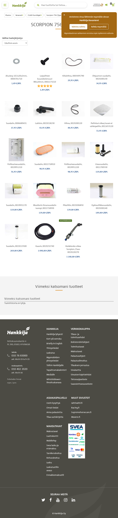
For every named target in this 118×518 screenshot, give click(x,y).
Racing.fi (75, 407)
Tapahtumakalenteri (56, 370)
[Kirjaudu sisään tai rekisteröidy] (106, 5)
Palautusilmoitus (79, 360)
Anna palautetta (54, 412)
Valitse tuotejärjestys (12, 38)
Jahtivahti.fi (76, 403)
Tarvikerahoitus (53, 453)
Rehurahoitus (53, 457)
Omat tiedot (52, 407)
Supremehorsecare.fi (81, 412)
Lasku (49, 462)
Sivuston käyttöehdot (81, 374)
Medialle (50, 374)
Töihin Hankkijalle (55, 365)
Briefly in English (54, 343)
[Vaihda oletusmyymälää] (102, 5)
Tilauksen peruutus (80, 365)
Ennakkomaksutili (55, 475)
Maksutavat (76, 351)
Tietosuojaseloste (79, 379)
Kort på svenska (53, 338)
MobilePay (51, 440)
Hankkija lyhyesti (54, 334)
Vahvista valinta (78, 26)
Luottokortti (52, 436)
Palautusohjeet (78, 356)
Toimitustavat (77, 346)
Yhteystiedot (52, 348)
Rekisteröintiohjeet (80, 342)
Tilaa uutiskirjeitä (54, 417)
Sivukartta (76, 370)
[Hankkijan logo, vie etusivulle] (20, 4)
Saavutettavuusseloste (82, 383)
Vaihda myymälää (98, 26)
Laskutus (50, 352)
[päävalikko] (5, 5)
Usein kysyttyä (53, 403)
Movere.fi (75, 417)
